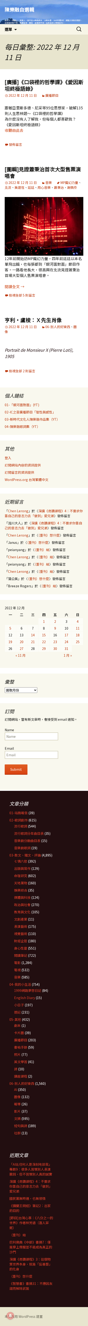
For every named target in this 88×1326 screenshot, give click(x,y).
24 (66, 641)
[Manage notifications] (10, 1315)
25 (78, 641)
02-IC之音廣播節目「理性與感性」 (30, 412)
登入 (8, 457)
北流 (8, 187)
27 (21, 648)
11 (78, 628)
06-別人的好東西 (57, 326)
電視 (17, 970)
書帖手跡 (20, 1047)
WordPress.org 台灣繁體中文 (26, 479)
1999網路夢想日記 (27, 990)
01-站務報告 (18, 812)
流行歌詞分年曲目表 (29, 833)
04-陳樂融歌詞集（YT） (22, 426)
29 (44, 648)
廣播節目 (51, 95)
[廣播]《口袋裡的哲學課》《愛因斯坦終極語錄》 (44, 85)
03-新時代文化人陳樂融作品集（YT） (32, 419)
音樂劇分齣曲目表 (27, 840)
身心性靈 (20, 948)
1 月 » (68, 655)
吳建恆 (19, 187)
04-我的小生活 (20, 984)
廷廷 (31, 187)
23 (55, 641)
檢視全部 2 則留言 (22, 371)
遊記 (17, 1012)
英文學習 (20, 1061)
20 (21, 641)
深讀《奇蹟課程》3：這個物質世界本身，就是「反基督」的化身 (30, 1264)
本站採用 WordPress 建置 (24, 1316)
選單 (8, 29)
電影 (17, 962)
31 (66, 648)
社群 (17, 1133)
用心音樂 (44, 187)
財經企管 (20, 941)
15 (44, 635)
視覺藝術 (20, 933)
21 (33, 641)
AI (15, 1089)
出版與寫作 (22, 868)
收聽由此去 (14, 130)
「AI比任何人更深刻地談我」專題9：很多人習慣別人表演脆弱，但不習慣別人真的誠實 (30, 1169)
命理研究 (20, 875)
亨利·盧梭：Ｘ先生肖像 (33, 319)
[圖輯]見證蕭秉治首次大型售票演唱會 (43, 172)
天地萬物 (20, 883)
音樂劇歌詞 (22, 848)
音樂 (48, 182)
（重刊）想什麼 (49, 535)
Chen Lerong (18, 511)
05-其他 (15, 1019)
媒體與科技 (22, 897)
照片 (17, 1054)
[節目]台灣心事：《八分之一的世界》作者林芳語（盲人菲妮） (31, 1222)
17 (66, 635)
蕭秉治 (59, 187)
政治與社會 (22, 904)
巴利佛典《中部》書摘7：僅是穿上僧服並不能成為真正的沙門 (30, 1247)
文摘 (17, 1118)
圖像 (17, 1096)
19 (10, 641)
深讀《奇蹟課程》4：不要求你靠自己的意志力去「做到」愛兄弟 (44, 513)
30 (55, 648)
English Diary (24, 997)
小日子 (19, 1005)
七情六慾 (20, 861)
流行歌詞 (20, 826)
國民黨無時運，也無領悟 (27, 1198)
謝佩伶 (72, 187)
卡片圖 (19, 1032)
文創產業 (20, 919)
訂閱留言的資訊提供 (19, 472)
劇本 (17, 1025)
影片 (17, 1111)
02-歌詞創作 (18, 820)
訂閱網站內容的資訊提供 (23, 465)
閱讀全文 (14, 286)
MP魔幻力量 (69, 182)
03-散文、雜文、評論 (25, 855)
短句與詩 (20, 1125)
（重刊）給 (41, 549)
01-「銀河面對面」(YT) (22, 404)
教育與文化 (22, 912)
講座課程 (20, 1076)
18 (78, 635)
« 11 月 (20, 655)
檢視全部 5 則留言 (22, 295)
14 (33, 635)
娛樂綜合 (20, 890)
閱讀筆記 (20, 955)
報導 (17, 1104)
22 (44, 641)
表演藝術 (20, 926)
